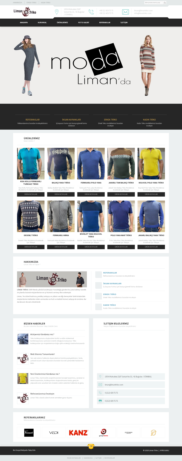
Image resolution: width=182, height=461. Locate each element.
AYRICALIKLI (164, 450)
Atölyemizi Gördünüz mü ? (42, 334)
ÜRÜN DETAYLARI (30, 194)
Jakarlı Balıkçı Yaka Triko (151, 235)
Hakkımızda (17, 2)
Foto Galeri (83, 22)
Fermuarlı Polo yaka (91, 182)
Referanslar (104, 22)
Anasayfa (24, 22)
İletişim (124, 22)
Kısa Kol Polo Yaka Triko (151, 182)
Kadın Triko (45, 2)
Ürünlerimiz (62, 22)
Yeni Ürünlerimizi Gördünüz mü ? (45, 374)
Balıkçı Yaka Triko (61, 182)
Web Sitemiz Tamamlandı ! (42, 354)
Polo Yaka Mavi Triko (121, 235)
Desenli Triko (31, 235)
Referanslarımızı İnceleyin (42, 393)
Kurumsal (42, 22)
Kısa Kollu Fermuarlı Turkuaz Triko (30, 182)
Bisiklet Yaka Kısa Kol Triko (91, 235)
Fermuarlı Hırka (61, 235)
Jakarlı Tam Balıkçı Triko (121, 182)
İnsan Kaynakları (71, 122)
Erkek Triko (31, 2)
